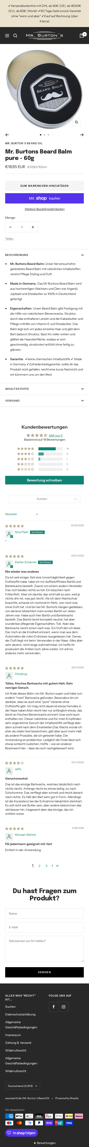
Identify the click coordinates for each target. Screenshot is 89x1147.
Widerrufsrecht (15, 1050)
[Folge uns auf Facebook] (54, 1007)
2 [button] (39, 866)
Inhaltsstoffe (17, 388)
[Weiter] (82, 134)
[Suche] (15, 36)
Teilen (9, 239)
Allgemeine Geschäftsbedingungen (21, 1024)
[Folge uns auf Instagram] (63, 1007)
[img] (14, 526)
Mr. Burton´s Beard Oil (24, 143)
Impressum (13, 1035)
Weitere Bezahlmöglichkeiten (45, 209)
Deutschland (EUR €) (20, 1086)
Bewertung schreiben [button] (44, 480)
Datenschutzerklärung (20, 1014)
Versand (12, 400)
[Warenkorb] (81, 36)
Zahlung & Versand (18, 1043)
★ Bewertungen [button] (44, 1143)
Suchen (10, 1007)
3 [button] (46, 866)
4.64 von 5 (55, 435)
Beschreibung (16, 254)
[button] (26, 448)
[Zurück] (7, 134)
